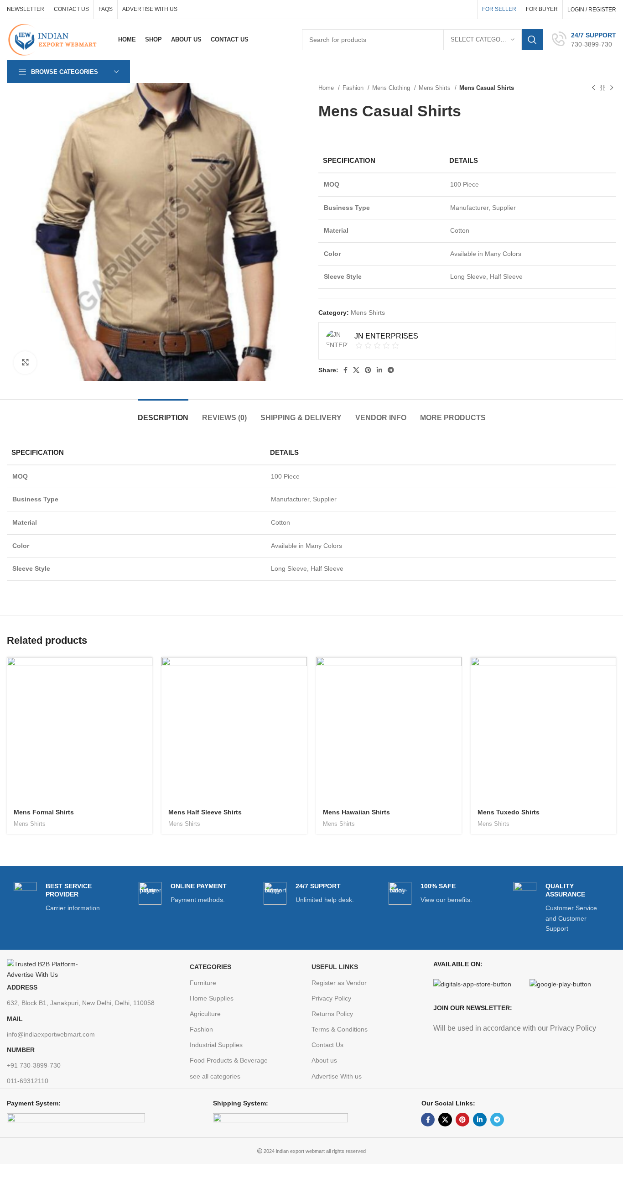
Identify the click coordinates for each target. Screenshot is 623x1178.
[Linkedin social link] (379, 370)
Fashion (354, 87)
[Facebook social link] (345, 370)
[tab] (163, 413)
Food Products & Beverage (229, 1060)
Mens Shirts (435, 87)
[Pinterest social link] (368, 370)
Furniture (203, 982)
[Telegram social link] (391, 370)
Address (22, 987)
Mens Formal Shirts (44, 812)
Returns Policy (332, 1013)
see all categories (215, 1076)
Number (21, 1049)
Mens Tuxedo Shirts (509, 812)
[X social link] (356, 370)
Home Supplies (212, 998)
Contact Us (327, 1044)
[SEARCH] (532, 39)
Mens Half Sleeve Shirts (205, 812)
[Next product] (611, 88)
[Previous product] (593, 88)
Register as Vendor (339, 982)
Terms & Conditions (340, 1029)
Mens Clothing (392, 87)
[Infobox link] (584, 39)
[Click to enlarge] (25, 362)
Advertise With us (337, 1076)
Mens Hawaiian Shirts (356, 812)
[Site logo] (54, 39)
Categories (210, 966)
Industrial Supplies (216, 1044)
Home (327, 87)
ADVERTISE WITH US (149, 9)
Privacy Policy (331, 998)
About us (324, 1060)
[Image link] (52, 968)
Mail (15, 1018)
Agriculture (205, 1013)
